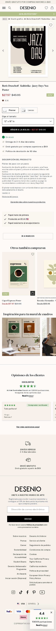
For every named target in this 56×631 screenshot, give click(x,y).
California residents (38, 566)
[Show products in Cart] (52, 8)
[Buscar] (10, 8)
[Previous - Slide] (3, 51)
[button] (42, 619)
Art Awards (21, 574)
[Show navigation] (4, 8)
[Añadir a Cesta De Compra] (32, 293)
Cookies (33, 554)
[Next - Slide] (53, 51)
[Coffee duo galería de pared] (21, 337)
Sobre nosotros (19, 536)
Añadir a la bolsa (28, 129)
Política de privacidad (34, 525)
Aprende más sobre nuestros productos (28, 202)
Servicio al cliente (37, 541)
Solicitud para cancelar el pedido (41, 583)
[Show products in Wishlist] (46, 8)
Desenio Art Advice (38, 536)
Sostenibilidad (20, 550)
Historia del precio (10, 197)
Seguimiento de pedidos (40, 545)
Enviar (28, 519)
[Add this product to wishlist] (51, 25)
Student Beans (20, 562)
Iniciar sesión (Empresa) (15, 578)
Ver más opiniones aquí (27, 427)
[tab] (9, 81)
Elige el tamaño (9, 116)
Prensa (23, 541)
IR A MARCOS (27, 236)
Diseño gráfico (17, 19)
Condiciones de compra (40, 550)
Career (23, 545)
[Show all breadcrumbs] (5, 19)
